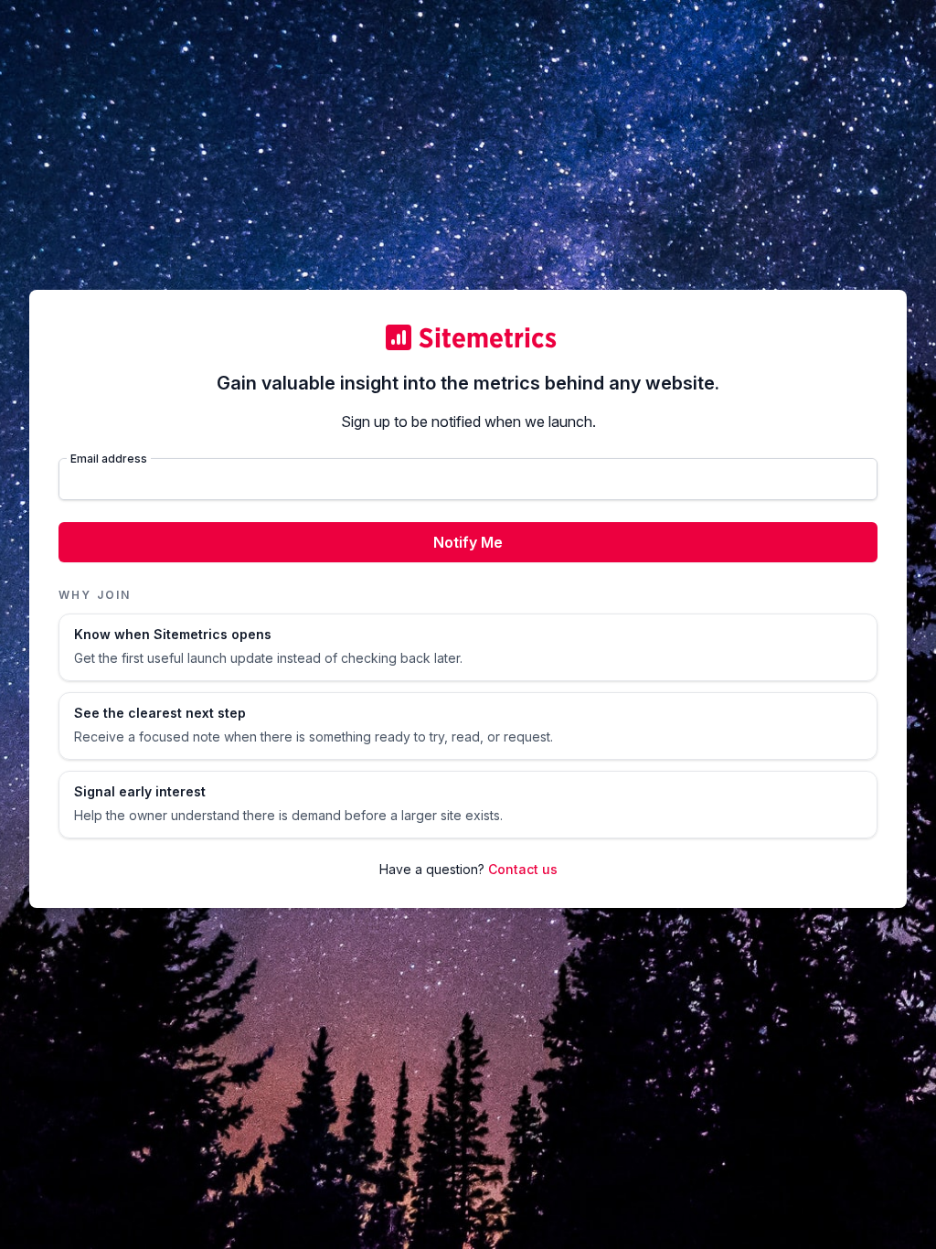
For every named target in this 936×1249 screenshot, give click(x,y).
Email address (108, 458)
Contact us (523, 869)
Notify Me (468, 542)
